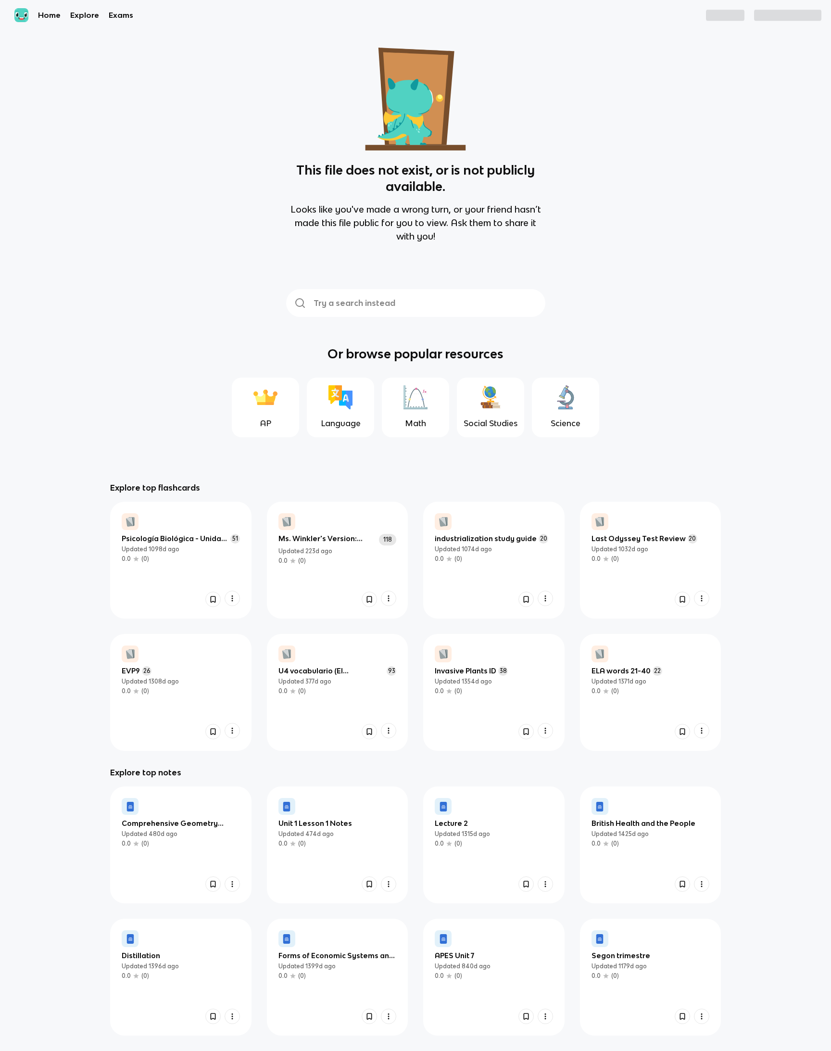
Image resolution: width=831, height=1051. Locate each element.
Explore (84, 15)
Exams (121, 15)
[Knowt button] (213, 599)
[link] (181, 560)
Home (49, 15)
